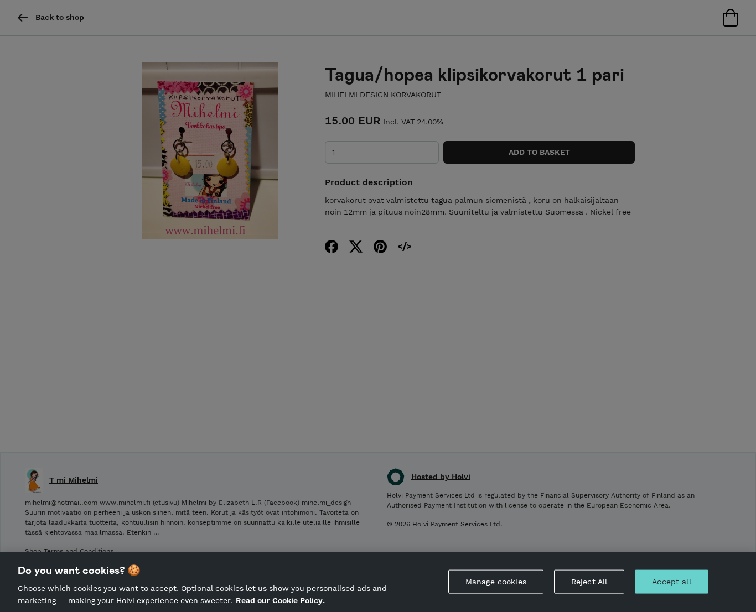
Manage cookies (495, 581)
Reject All (589, 581)
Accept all (671, 581)
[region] (378, 582)
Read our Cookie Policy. (280, 599)
